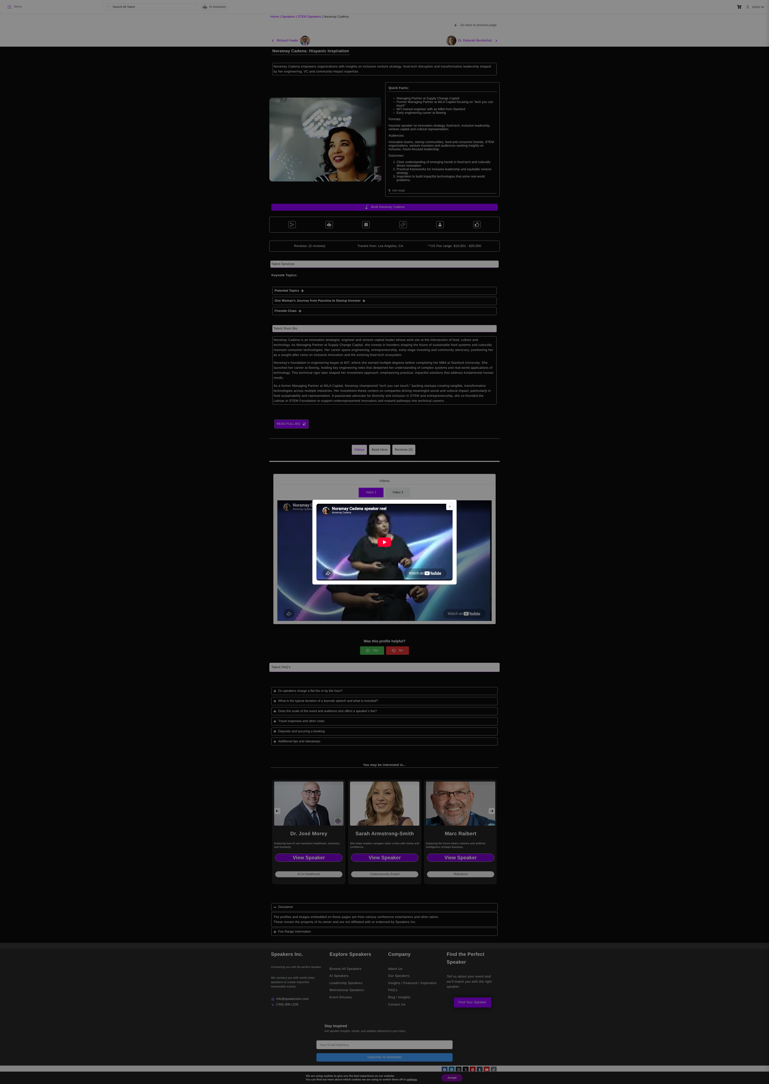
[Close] (449, 506)
